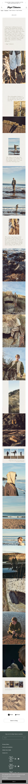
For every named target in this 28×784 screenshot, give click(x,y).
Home (2, 10)
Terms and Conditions (7, 747)
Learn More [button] (5, 778)
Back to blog (14, 720)
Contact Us (5, 752)
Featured (6, 10)
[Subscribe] (23, 737)
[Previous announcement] (2, 2)
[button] (1, 7)
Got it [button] (14, 781)
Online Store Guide (6, 750)
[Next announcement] (25, 2)
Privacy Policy (5, 744)
